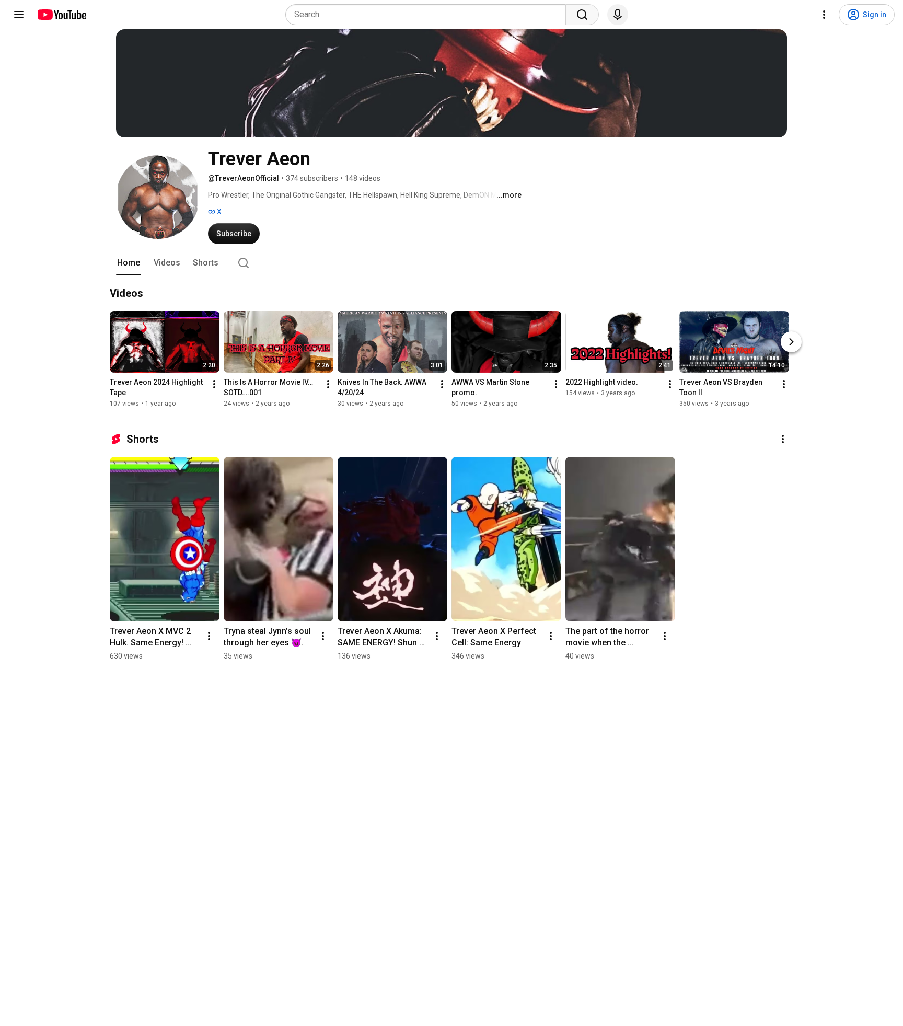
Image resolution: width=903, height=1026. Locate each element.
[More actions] (214, 384)
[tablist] (451, 262)
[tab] (128, 262)
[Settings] (824, 14)
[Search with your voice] (617, 14)
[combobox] (428, 14)
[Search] (582, 14)
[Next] (791, 341)
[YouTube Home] (61, 14)
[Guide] (19, 14)
